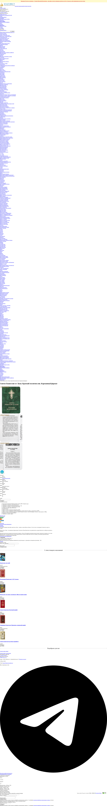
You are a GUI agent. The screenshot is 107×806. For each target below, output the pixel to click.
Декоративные (3, 274)
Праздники (2, 90)
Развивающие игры (3, 309)
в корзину (2, 500)
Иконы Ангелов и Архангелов (6, 195)
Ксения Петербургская (4, 206)
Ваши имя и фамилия (4, 543)
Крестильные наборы (4, 257)
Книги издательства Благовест (6, 110)
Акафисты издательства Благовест (6, 115)
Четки (1, 291)
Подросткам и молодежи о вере (6, 136)
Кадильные (2, 273)
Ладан (1, 276)
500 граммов (2, 282)
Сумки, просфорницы (4, 268)
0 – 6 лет (1, 152)
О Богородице (2, 134)
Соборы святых (3, 209)
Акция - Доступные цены (5, 35)
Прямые (1, 242)
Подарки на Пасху (3, 341)
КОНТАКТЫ (2, 25)
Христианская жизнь (6, 478)
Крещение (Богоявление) (5, 335)
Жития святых (2, 76)
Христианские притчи (4, 97)
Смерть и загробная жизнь (5, 92)
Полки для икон (3, 241)
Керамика (2, 301)
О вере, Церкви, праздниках (5, 156)
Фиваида (1, 284)
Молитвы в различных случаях (6, 56)
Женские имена (3, 211)
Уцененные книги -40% (4, 38)
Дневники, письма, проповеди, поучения (8, 95)
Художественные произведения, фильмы (8, 361)
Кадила (1, 232)
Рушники (2, 267)
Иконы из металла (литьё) (5, 220)
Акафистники (2, 116)
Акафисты (2, 54)
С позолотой (2, 296)
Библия (1, 45)
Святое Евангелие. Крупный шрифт (9, 609)
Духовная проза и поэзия (4, 96)
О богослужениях (3, 88)
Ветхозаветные (3, 77)
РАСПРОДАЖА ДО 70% (4, 19)
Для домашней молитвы (4, 272)
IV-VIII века (2, 79)
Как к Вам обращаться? (4, 794)
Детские (1, 124)
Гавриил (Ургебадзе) (4, 131)
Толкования (2, 72)
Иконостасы (2, 248)
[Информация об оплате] (53, 520)
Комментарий (2, 797)
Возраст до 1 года (3, 263)
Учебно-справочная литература (6, 109)
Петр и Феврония (3, 207)
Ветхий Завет (2, 46)
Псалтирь (2, 50)
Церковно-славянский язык (5, 71)
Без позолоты (2, 297)
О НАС (1, 27)
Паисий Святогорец (4, 203)
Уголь (1, 289)
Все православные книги (5, 43)
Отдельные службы (3, 63)
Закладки (2, 312)
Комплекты (2, 127)
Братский (2, 286)
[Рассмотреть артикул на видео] (2, 472)
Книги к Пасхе (3, 340)
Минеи (1, 60)
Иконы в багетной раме (4, 222)
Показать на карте (22, 659)
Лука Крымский (3, 202)
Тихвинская (2, 181)
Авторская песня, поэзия (4, 353)
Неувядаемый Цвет (3, 192)
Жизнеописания (3, 85)
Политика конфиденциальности (6, 773)
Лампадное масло (3, 287)
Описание (2, 526)
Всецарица (2, 185)
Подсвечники (2, 238)
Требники (2, 67)
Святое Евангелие (3, 48)
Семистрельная (3, 183)
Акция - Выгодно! (3, 34)
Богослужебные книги (4, 58)
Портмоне (2, 316)
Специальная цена (3, 37)
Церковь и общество (4, 102)
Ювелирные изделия (4, 293)
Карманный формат (4, 147)
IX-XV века (2, 80)
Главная (1, 374)
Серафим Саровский (4, 200)
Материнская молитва (4, 133)
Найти (13, 31)
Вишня (1, 253)
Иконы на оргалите (3, 223)
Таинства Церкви (3, 91)
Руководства (2, 64)
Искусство (2, 98)
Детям (1, 329)
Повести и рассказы (4, 160)
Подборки (2, 128)
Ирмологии (2, 59)
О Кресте (2, 135)
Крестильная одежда (4, 256)
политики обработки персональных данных (41, 800)
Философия (2, 74)
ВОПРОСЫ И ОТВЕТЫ (4, 22)
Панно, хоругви (3, 228)
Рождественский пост (4, 324)
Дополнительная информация (5, 536)
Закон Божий (2, 51)
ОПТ (1, 23)
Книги (1, 326)
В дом (1, 235)
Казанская (2, 178)
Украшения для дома (4, 332)
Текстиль (1, 233)
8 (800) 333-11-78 (3, 14)
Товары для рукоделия (4, 320)
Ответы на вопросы (4, 123)
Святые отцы (2, 75)
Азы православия (3, 86)
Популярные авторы (4, 149)
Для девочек (2, 259)
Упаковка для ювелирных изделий (6, 298)
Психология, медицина (4, 106)
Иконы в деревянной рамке (5, 214)
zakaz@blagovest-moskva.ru (8, 663)
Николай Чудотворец (4, 197)
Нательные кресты (3, 294)
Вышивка (2, 346)
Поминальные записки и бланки (6, 240)
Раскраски (2, 163)
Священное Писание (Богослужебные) (7, 65)
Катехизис (2, 93)
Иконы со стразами (3, 221)
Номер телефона (3, 795)
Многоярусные (3, 247)
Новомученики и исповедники (6, 83)
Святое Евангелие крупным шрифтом (9, 641)
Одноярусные (2, 244)
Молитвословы (3, 53)
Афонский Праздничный (5, 285)
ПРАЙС (1, 24)
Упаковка (2, 333)
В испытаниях (2, 129)
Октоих (1, 62)
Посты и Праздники (4, 122)
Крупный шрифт (3, 148)
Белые (1, 249)
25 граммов (2, 280)
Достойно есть (3, 193)
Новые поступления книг (5, 40)
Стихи (1, 159)
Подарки (1, 327)
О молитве (2, 57)
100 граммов (2, 277)
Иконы (1, 342)
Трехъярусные (2, 246)
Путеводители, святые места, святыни (7, 107)
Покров (1, 186)
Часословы (2, 69)
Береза (1, 251)
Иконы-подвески (3, 295)
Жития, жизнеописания (4, 157)
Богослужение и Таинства (5, 120)
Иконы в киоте (3, 216)
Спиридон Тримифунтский (5, 198)
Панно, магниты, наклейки (5, 305)
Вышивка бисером (3, 321)
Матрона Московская (4, 205)
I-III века (1, 78)
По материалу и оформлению (5, 213)
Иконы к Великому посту (5, 338)
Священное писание (4, 44)
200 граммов (2, 279)
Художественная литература (5, 161)
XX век (1, 82)
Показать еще (2, 515)
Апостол (1, 49)
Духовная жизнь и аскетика (5, 118)
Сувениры (2, 331)
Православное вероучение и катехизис (7, 121)
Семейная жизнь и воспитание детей (7, 103)
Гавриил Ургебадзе (3, 204)
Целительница (3, 194)
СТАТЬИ (1, 28)
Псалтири (2, 112)
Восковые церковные (4, 271)
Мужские (2, 314)
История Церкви (3, 100)
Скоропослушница (3, 187)
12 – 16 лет (2, 154)
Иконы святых (3, 196)
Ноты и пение (2, 70)
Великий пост (2, 336)
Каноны (1, 55)
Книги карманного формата (5, 126)
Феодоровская (2, 190)
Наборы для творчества (4, 310)
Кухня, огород (2, 108)
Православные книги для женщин (6, 137)
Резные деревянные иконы (5, 218)
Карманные (2, 379)
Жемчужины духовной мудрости (6, 132)
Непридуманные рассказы (5, 138)
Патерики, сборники (4, 84)
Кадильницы (2, 236)
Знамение (2, 182)
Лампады (2, 237)
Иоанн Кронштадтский (4, 201)
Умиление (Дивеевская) (4, 191)
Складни (1, 225)
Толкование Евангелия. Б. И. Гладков (9, 579)
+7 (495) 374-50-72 (3, 12)
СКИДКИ (2, 18)
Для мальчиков (3, 258)
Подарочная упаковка (4, 322)
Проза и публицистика (4, 125)
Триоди (1, 68)
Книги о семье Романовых (5, 143)
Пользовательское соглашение (5, 774)
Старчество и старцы (4, 140)
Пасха (1, 339)
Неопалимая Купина (4, 189)
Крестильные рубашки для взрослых (7, 265)
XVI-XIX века (2, 81)
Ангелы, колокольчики (4, 328)
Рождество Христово (4, 325)
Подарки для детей (3, 308)
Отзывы (1, 541)
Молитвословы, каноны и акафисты (7, 52)
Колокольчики (2, 303)
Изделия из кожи (3, 311)
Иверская (2, 179)
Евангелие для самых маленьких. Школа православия (13, 594)
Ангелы (1, 302)
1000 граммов (2, 278)
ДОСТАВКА (2, 21)
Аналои (1, 231)
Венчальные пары (3, 226)
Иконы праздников (3, 212)
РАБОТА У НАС (3, 26)
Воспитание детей (3, 104)
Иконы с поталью (3, 219)
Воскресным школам (4, 146)
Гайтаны (1, 234)
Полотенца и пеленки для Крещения (7, 262)
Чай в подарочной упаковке (5, 319)
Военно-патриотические (4, 130)
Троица (1, 348)
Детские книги (3, 150)
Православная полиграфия (5, 307)
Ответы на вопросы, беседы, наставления (8, 94)
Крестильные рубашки (4, 260)
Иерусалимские (3, 275)
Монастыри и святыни (4, 357)
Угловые (1, 243)
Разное (1, 359)
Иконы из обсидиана (4, 224)
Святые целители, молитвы (5, 145)
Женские (1, 315)
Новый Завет (2, 47)
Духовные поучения (4, 355)
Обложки (2, 317)
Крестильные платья (4, 261)
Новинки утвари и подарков (5, 41)
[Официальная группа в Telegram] (53, 772)
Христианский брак (4, 105)
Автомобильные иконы (4, 227)
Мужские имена (3, 210)
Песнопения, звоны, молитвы (5, 358)
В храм (1, 230)
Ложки (1, 304)
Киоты (1, 290)
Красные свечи (3, 343)
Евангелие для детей (5, 563)
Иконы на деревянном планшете (6, 215)
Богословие (2, 73)
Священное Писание (4, 111)
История (1, 101)
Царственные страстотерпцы (5, 208)
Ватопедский (2, 283)
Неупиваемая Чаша (3, 188)
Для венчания (2, 255)
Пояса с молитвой (3, 269)
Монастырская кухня (4, 144)
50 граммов (2, 281)
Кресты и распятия (3, 239)
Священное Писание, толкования (6, 360)
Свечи (1, 270)
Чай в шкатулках (3, 334)
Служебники (2, 66)
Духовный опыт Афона (4, 142)
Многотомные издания (4, 139)
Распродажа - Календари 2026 (5, 36)
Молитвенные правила (4, 61)
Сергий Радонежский (4, 199)
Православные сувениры (5, 300)
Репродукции (2, 99)
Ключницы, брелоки (4, 318)
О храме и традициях (4, 89)
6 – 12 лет (2, 153)
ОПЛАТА (2, 20)
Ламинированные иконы (4, 217)
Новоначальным (3, 87)
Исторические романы (4, 141)
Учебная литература (4, 162)
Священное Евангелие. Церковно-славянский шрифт (13, 625)
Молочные (2, 250)
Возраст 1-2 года (3, 264)
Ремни (1, 313)
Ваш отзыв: (2, 545)
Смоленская (2, 180)
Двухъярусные (2, 245)
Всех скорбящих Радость (4, 184)
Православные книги (4, 151)
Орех (1, 252)
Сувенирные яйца (3, 306)
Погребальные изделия (4, 266)
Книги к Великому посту (5, 337)
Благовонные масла (3, 288)
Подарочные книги (3, 299)
